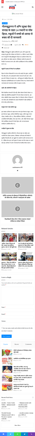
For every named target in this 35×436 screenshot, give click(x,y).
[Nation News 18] (12, 7)
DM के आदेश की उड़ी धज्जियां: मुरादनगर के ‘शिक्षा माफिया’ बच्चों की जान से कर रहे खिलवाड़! (25, 245)
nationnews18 (7, 45)
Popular (5, 344)
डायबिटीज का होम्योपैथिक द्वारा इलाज (22, 358)
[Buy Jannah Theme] (17, 13)
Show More (18, 425)
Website (3, 321)
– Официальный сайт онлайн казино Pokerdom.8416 (24, 404)
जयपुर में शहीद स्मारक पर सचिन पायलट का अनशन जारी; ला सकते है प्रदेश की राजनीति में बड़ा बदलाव (23, 377)
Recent (17, 344)
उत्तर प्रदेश (9, 19)
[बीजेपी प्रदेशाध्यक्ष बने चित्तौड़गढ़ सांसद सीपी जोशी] (7, 352)
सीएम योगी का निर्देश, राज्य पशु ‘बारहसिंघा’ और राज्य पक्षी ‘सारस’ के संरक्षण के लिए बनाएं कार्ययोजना (22, 368)
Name (3, 307)
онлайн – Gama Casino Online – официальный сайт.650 (8, 404)
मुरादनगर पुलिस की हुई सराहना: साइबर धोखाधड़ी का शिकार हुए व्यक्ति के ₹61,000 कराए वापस (25, 264)
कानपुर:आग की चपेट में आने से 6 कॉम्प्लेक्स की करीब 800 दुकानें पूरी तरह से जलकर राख (23, 386)
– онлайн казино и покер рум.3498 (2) (14, 1)
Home (4, 19)
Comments (28, 344)
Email (3, 314)
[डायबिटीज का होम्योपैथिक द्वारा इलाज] (7, 361)
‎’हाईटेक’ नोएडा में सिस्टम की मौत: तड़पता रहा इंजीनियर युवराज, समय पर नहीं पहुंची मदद (8, 245)
